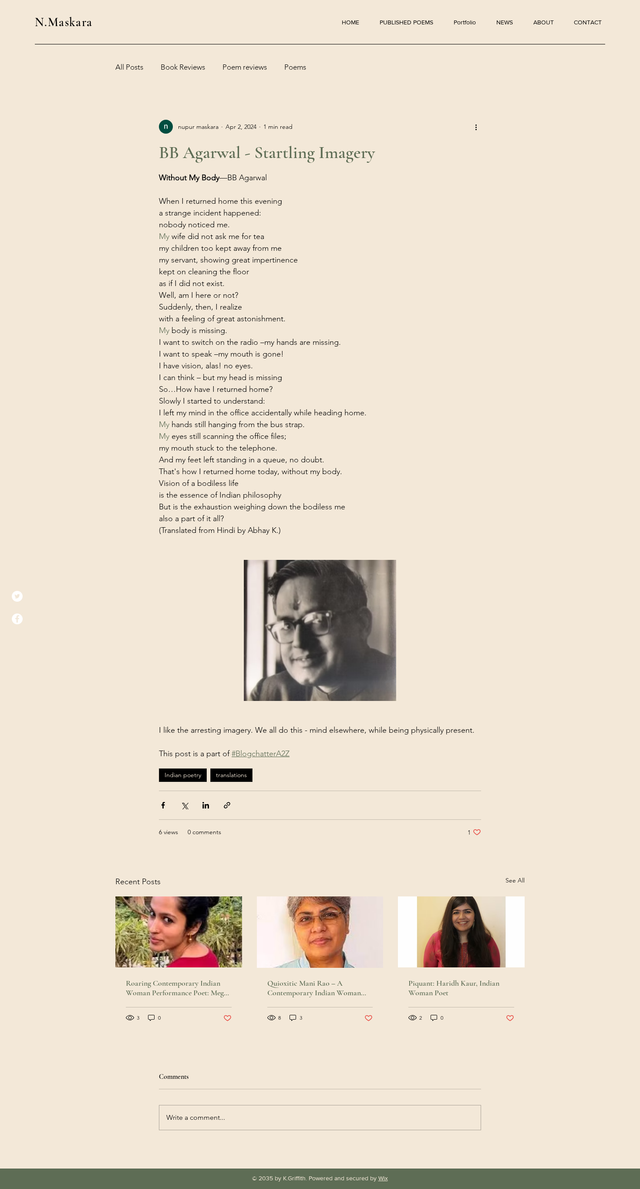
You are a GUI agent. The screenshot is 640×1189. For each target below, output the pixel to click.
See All (515, 880)
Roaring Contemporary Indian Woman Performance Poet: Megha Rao (178, 987)
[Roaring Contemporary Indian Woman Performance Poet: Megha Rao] (178, 931)
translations (231, 775)
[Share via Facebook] (163, 805)
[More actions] (476, 126)
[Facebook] (17, 618)
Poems (295, 67)
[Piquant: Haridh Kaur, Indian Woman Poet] (461, 931)
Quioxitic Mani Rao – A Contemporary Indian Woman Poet (314, 987)
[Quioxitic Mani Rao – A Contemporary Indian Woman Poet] (320, 932)
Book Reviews (183, 67)
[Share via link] (227, 805)
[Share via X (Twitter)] (184, 805)
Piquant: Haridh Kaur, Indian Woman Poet (453, 987)
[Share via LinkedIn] (206, 805)
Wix (383, 1178)
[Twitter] (17, 596)
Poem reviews (244, 67)
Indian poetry (183, 775)
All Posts (129, 67)
